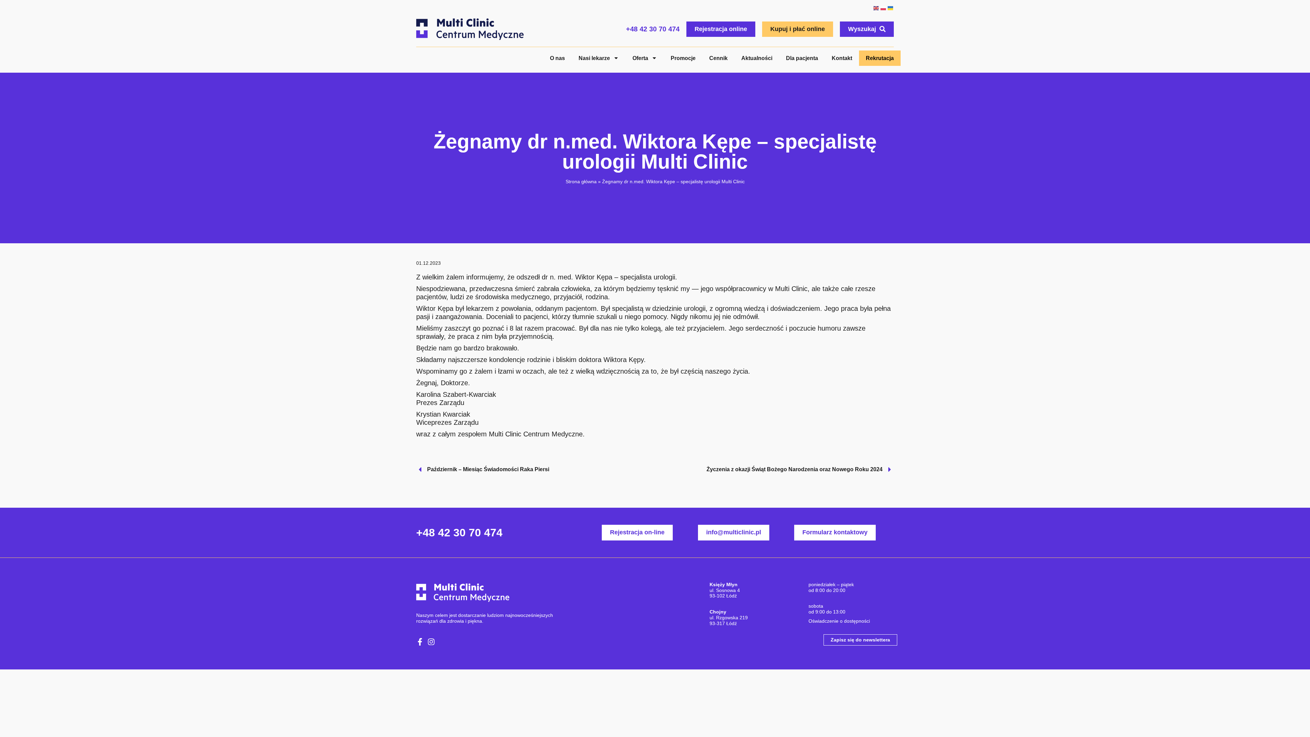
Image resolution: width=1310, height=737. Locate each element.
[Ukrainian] (890, 7)
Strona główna (581, 181)
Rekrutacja (880, 58)
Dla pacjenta (802, 58)
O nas (557, 58)
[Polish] (883, 7)
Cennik (718, 58)
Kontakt (842, 58)
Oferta (640, 58)
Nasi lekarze (594, 58)
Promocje (683, 58)
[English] (875, 7)
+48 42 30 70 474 (653, 29)
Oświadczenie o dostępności (839, 621)
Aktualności (756, 58)
